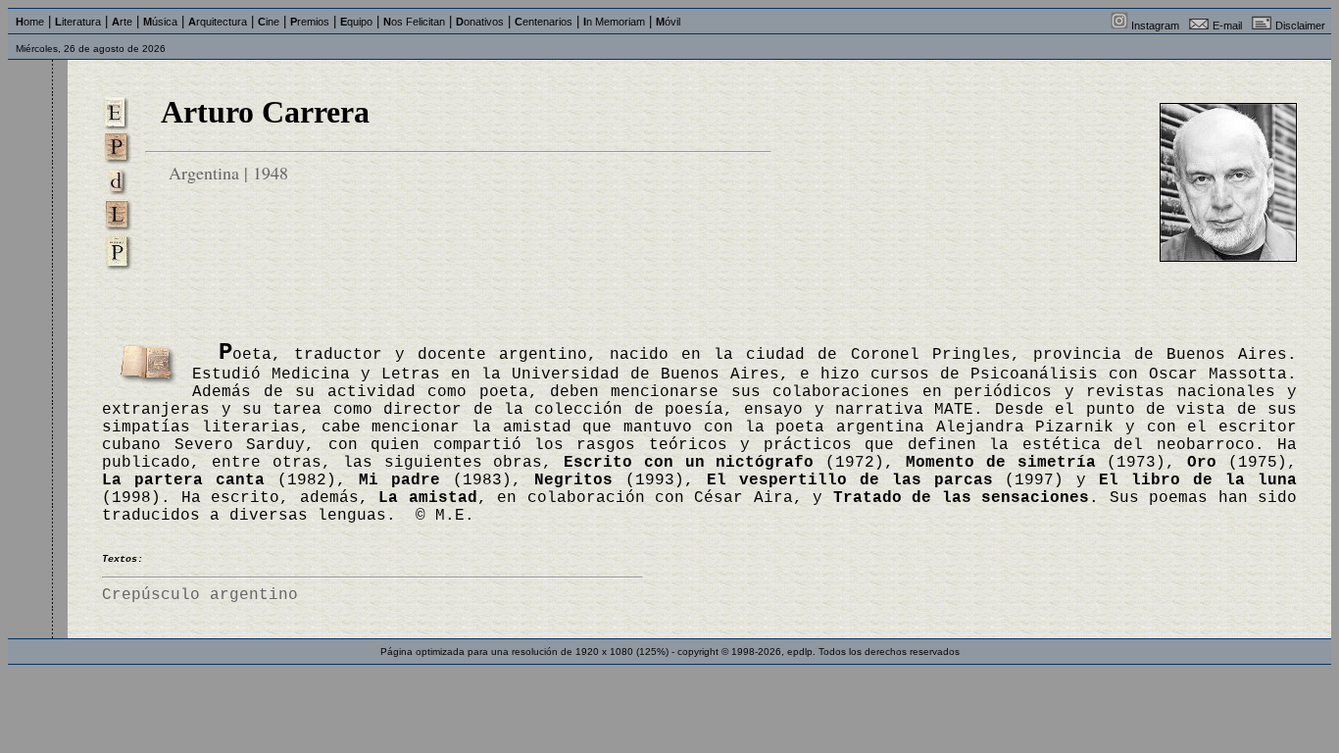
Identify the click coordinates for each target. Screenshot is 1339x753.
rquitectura (217, 21)
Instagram (1155, 25)
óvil (668, 21)
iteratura (78, 21)
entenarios (543, 21)
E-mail (1227, 25)
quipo (356, 21)
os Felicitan (414, 21)
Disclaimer (1300, 25)
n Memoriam (614, 21)
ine (268, 21)
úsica (160, 21)
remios (309, 21)
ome (30, 21)
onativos (480, 21)
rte (122, 21)
